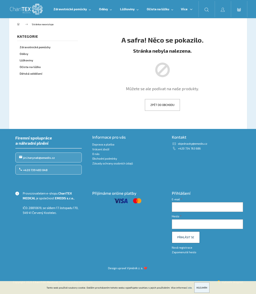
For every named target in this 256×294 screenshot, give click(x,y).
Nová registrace (182, 247)
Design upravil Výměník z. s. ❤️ (127, 268)
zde (190, 287)
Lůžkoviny (26, 60)
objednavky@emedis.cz (192, 143)
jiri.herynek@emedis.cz (38, 157)
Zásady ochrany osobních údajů (112, 163)
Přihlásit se (185, 237)
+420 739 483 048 (35, 170)
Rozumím (202, 287)
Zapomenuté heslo (184, 252)
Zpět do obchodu (162, 105)
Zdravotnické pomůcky (35, 47)
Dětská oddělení (31, 73)
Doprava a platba (103, 144)
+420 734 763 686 (189, 148)
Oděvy (24, 53)
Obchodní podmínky (104, 158)
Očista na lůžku (30, 67)
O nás (96, 154)
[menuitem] (72, 9)
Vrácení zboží (100, 149)
